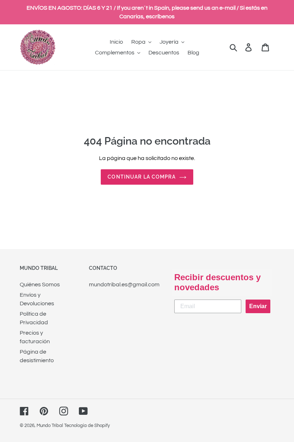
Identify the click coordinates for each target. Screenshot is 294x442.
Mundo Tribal (50, 425)
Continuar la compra (141, 177)
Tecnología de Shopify (87, 425)
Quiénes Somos (40, 284)
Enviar (258, 306)
